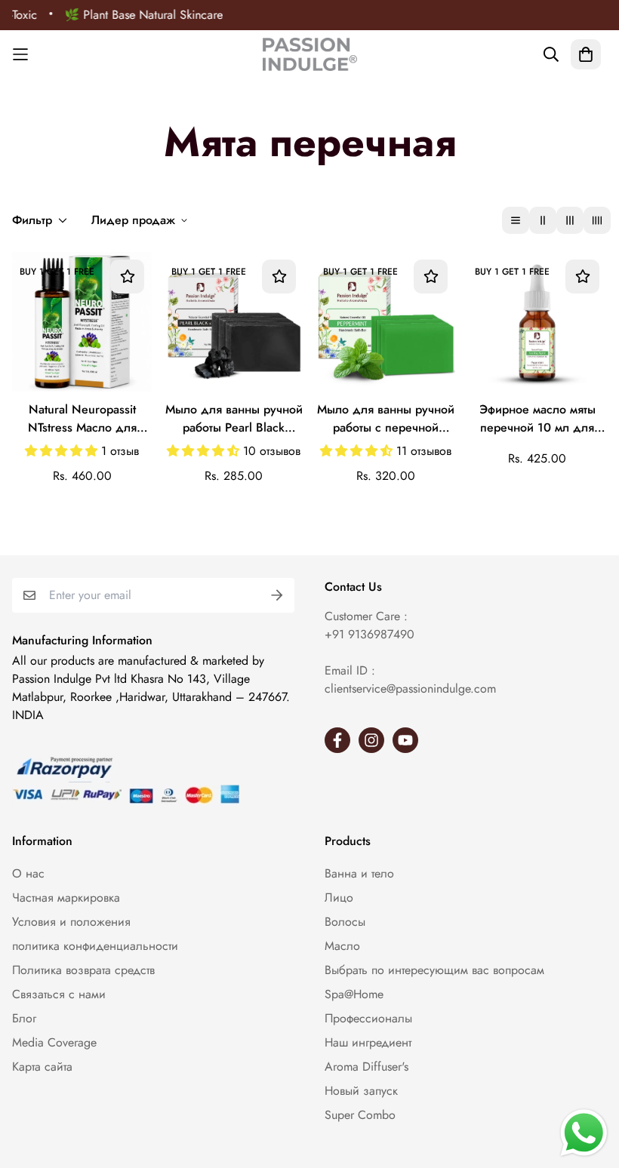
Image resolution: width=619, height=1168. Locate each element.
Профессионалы (368, 1018)
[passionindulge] (310, 54)
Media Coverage (54, 1042)
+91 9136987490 (369, 634)
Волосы (345, 921)
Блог (24, 1018)
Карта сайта (42, 1066)
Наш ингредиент (368, 1042)
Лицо (339, 897)
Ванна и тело (359, 873)
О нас (28, 873)
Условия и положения (71, 921)
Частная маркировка (66, 897)
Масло (342, 945)
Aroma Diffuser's (366, 1066)
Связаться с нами (59, 994)
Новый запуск (361, 1090)
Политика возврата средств (83, 970)
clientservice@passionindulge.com (410, 688)
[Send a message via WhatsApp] (583, 1132)
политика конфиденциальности (95, 945)
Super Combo (360, 1114)
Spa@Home (354, 994)
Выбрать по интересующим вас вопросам (434, 970)
